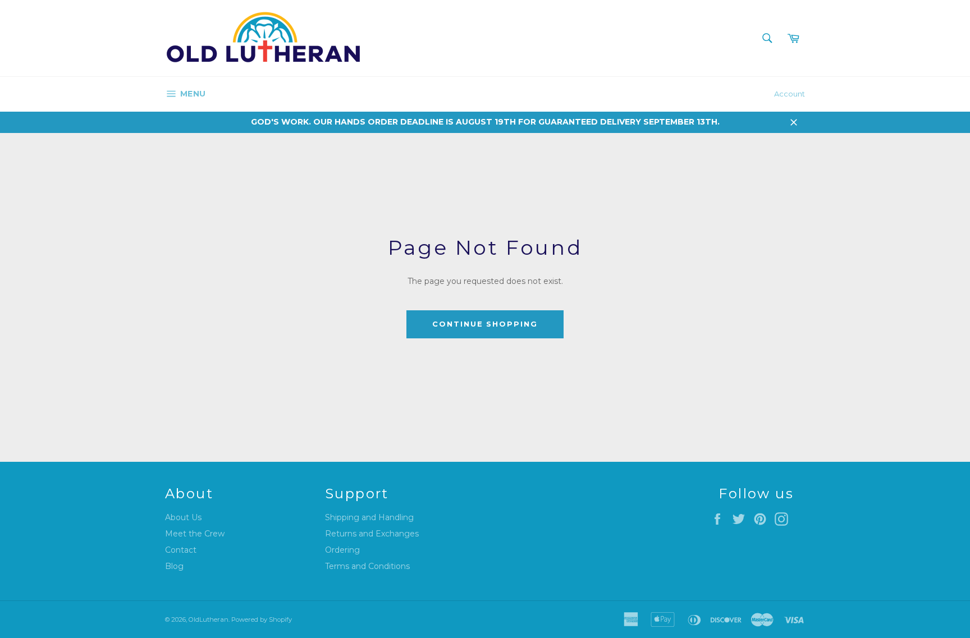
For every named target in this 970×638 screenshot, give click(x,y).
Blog (174, 566)
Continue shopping (485, 323)
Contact (180, 550)
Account (789, 93)
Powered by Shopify (261, 619)
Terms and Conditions (367, 566)
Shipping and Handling (369, 517)
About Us (183, 517)
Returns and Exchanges (372, 534)
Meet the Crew (195, 534)
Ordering (342, 550)
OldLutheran (208, 619)
